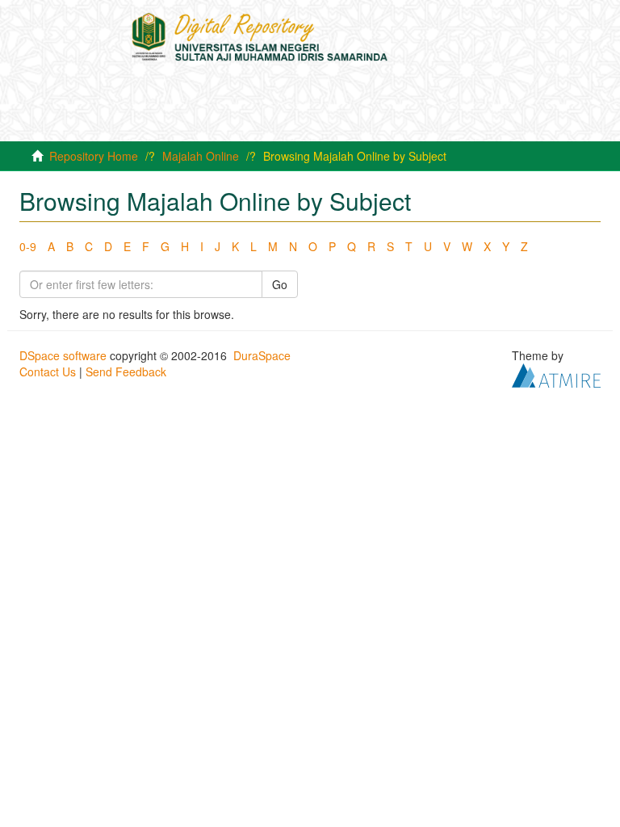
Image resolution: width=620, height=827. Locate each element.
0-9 (27, 246)
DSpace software (63, 355)
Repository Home (93, 156)
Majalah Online (200, 156)
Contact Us (47, 371)
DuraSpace (262, 355)
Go (279, 284)
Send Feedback (126, 371)
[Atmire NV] (556, 374)
